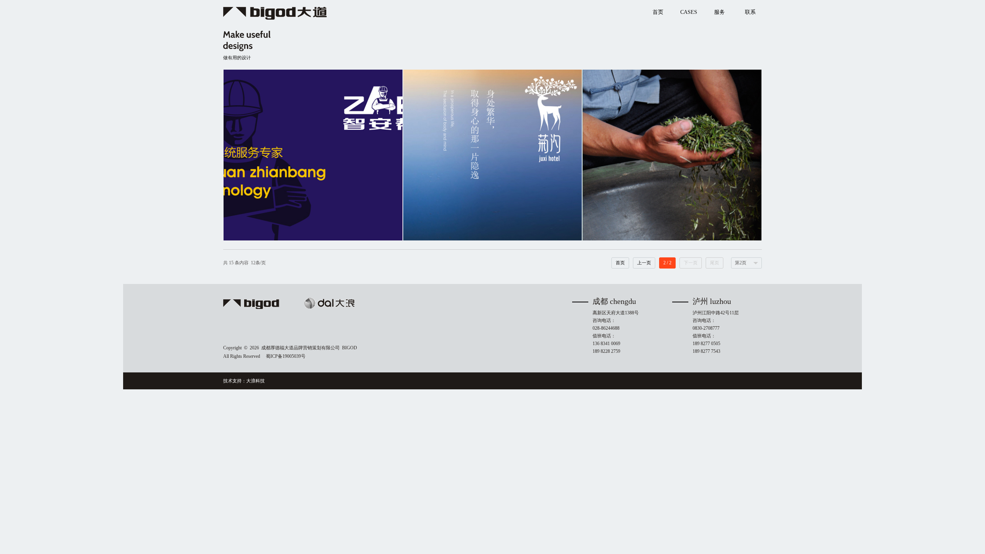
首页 (620, 262)
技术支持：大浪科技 (244, 381)
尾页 (714, 262)
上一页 (644, 262)
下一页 (691, 262)
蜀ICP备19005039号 (286, 356)
